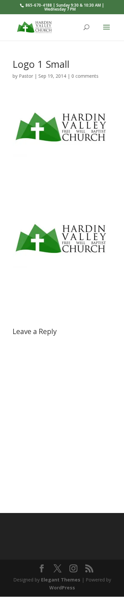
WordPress (62, 587)
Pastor (26, 76)
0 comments (85, 76)
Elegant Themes (60, 579)
